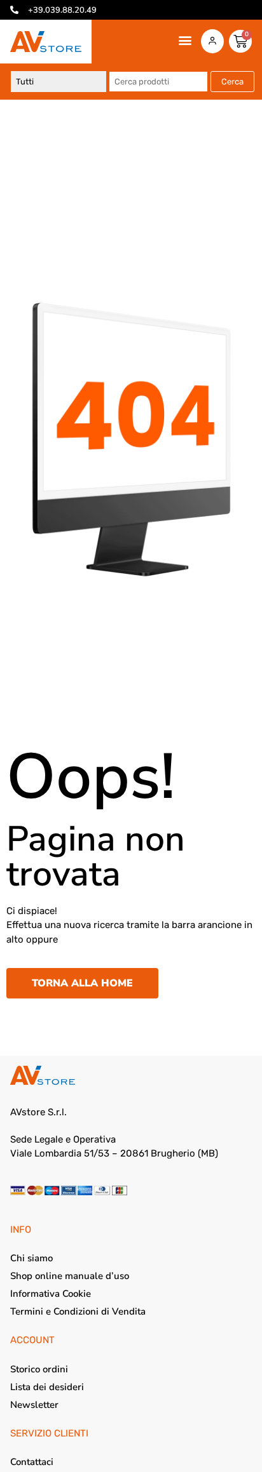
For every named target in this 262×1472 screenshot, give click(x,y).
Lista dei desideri (47, 1387)
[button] (185, 40)
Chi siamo (31, 1258)
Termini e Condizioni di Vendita (78, 1311)
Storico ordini (39, 1369)
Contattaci (31, 1461)
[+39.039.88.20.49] (14, 10)
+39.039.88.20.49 (62, 10)
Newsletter (34, 1404)
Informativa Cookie (50, 1293)
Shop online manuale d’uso (69, 1276)
